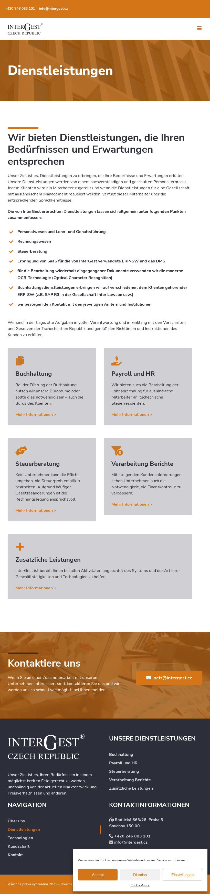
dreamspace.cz (72, 884)
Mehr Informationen (34, 414)
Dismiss (140, 875)
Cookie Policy (140, 885)
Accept (98, 875)
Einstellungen (182, 875)
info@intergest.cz (53, 8)
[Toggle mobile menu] (199, 28)
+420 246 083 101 (20, 8)
